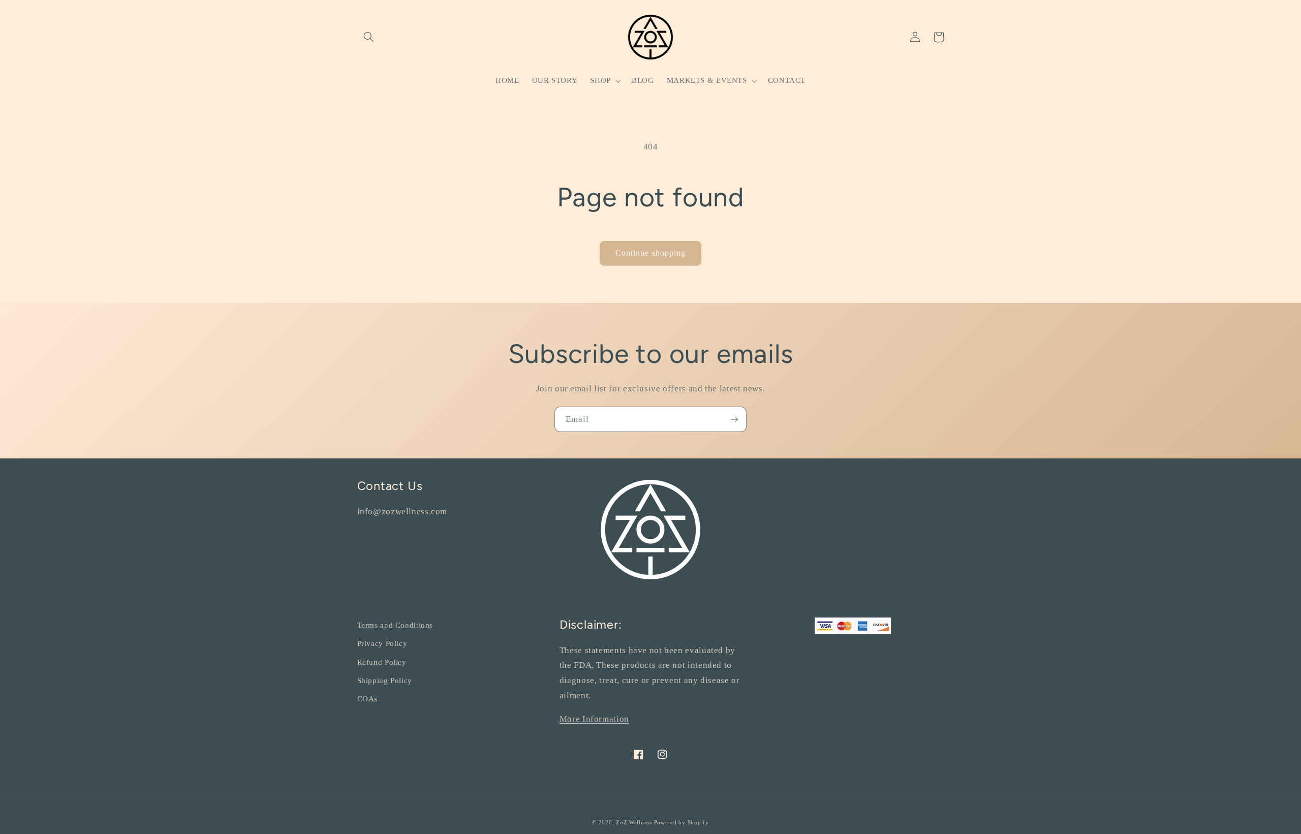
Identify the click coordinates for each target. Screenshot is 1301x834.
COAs (367, 699)
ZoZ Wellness (635, 822)
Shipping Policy (384, 680)
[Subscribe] (734, 419)
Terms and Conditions (395, 625)
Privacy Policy (382, 643)
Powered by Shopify (681, 822)
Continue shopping (650, 253)
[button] (369, 37)
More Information (594, 719)
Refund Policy (382, 662)
